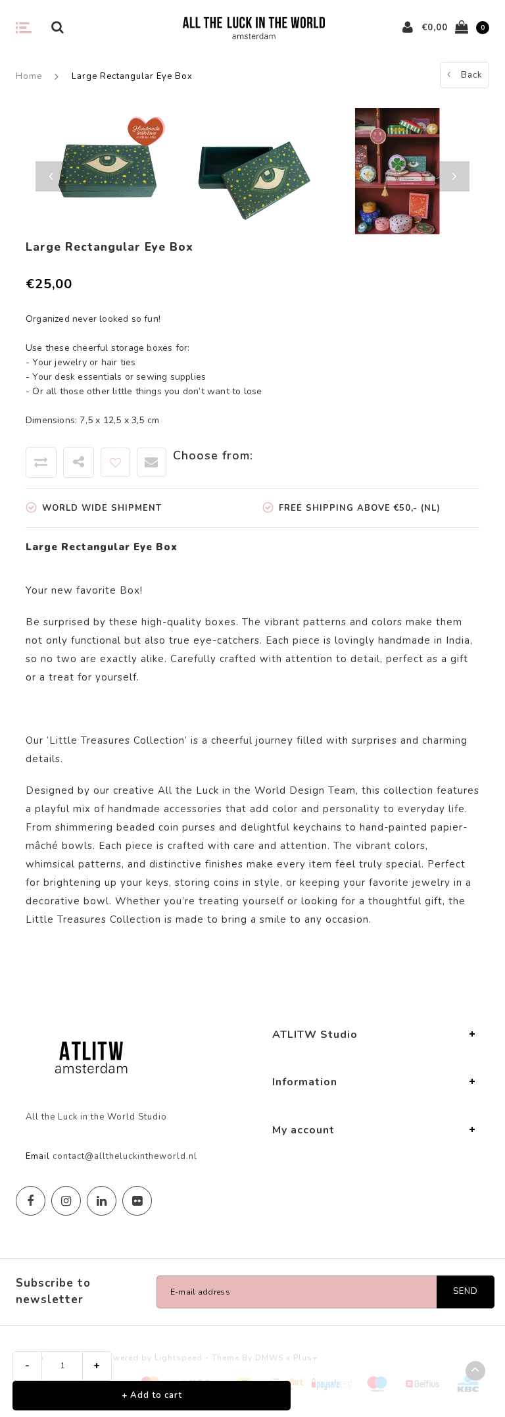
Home (29, 76)
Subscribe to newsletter (53, 1290)
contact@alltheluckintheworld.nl (125, 1156)
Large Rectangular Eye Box (132, 76)
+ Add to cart (152, 1395)
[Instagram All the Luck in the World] (66, 1201)
